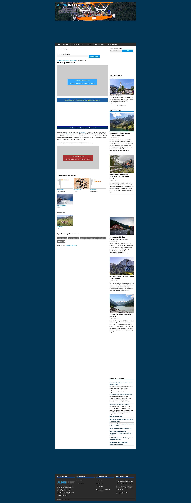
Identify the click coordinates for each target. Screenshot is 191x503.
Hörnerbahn (69, 134)
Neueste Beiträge (112, 44)
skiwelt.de (100, 480)
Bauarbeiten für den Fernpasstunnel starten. (119, 238)
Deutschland (60, 60)
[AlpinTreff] (95, 19)
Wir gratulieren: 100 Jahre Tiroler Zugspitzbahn (122, 278)
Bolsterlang (73, 60)
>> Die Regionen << (77, 44)
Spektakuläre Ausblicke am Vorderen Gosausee (120, 134)
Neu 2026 (65, 44)
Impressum (80, 480)
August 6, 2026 (114, 137)
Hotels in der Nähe (71, 245)
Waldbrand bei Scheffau (116, 416)
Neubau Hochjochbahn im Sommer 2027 (121, 394)
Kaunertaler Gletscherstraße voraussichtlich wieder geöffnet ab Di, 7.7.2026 (120, 433)
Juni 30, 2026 (113, 318)
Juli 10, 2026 (113, 180)
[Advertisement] (95, 31)
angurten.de (100, 483)
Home (58, 44)
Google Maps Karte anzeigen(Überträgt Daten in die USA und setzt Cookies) (82, 82)
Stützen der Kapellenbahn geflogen (119, 404)
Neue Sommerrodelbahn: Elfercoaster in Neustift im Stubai (119, 176)
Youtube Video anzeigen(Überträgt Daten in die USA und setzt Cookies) (78, 158)
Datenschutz (80, 483)
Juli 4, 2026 (113, 241)
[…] (128, 150)
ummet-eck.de (101, 486)
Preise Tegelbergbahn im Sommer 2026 (121, 428)
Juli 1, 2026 (113, 280)
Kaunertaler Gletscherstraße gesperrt (120, 315)
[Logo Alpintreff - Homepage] (66, 484)
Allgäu (67, 60)
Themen (89, 44)
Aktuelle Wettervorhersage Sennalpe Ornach (82, 128)
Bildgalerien (99, 44)
